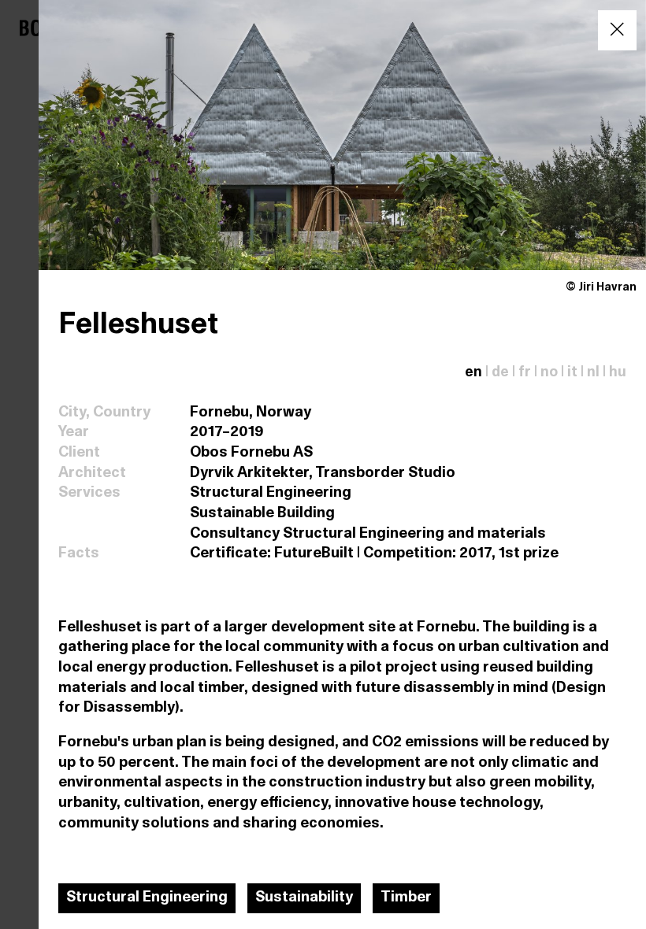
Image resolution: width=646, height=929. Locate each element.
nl (593, 372)
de (500, 372)
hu (617, 372)
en (473, 372)
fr (524, 372)
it (572, 372)
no (549, 372)
